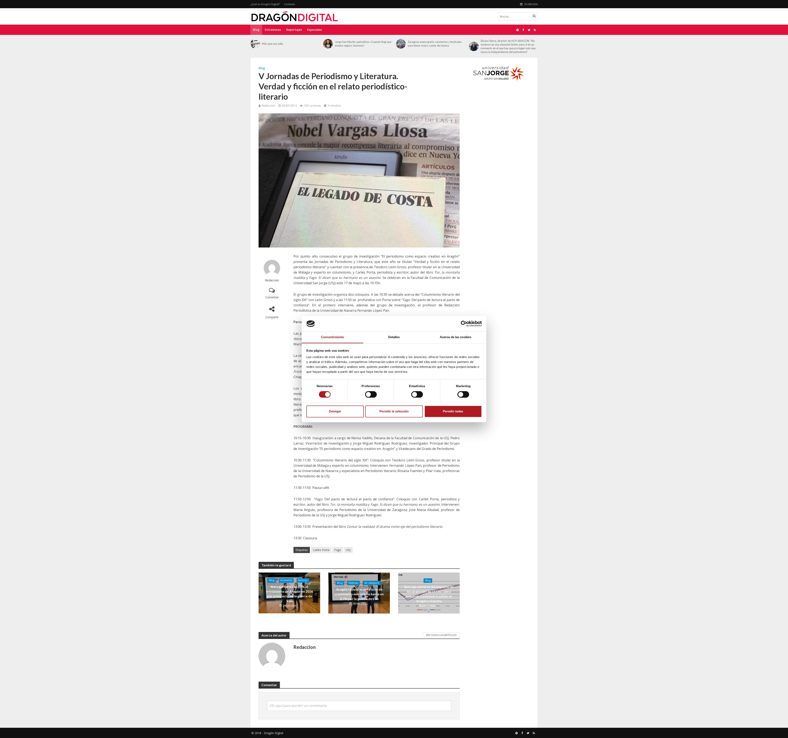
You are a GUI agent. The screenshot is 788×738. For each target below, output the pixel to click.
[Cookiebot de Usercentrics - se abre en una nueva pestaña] (464, 324)
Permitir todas (453, 411)
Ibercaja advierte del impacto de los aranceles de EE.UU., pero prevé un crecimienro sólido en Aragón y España (429, 594)
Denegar (335, 411)
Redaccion (268, 105)
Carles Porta (321, 550)
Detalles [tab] (394, 337)
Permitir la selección (394, 411)
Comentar (272, 297)
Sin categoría (371, 583)
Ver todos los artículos (441, 634)
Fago (337, 550)
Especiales (314, 30)
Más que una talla (272, 43)
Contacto (289, 4)
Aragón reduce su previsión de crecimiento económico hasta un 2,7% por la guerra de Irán (359, 594)
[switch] (371, 394)
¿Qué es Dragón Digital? (265, 4)
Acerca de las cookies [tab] (455, 337)
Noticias (303, 580)
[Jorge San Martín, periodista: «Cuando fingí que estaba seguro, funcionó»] (328, 44)
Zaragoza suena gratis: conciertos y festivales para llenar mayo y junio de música (435, 43)
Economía (286, 580)
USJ (348, 550)
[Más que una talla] (255, 44)
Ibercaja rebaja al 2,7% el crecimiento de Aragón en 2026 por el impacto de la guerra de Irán (289, 594)
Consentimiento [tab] (332, 337)
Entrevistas (273, 30)
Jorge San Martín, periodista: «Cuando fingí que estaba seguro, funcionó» (363, 43)
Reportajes (294, 30)
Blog (256, 30)
